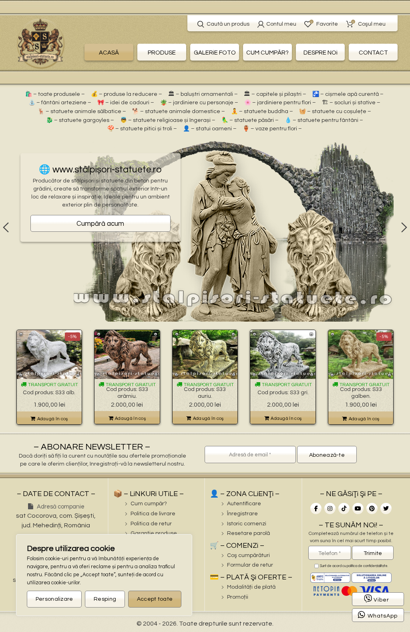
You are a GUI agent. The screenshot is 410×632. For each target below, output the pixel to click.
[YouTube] (358, 508)
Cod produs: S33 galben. (361, 393)
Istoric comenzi (246, 524)
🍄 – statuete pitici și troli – (142, 129)
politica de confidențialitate (367, 566)
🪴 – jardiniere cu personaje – (199, 102)
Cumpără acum (100, 223)
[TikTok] (344, 508)
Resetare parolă (248, 533)
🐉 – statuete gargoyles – (80, 120)
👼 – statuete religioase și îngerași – (167, 120)
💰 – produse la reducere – (126, 94)
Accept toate (155, 599)
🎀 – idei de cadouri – (125, 102)
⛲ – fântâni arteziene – (59, 102)
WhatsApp (383, 616)
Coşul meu (369, 23)
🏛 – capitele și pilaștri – (275, 94)
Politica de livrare (153, 514)
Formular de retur (250, 565)
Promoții (237, 597)
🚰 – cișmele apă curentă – (348, 94)
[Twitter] (386, 508)
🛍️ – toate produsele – (55, 94)
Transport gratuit (52, 384)
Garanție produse (154, 533)
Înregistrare (242, 514)
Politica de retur (151, 524)
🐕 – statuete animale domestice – (178, 111)
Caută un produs (228, 24)
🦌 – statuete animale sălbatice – (82, 111)
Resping (105, 599)
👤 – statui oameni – (210, 129)
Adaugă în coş (52, 419)
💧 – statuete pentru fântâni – (324, 120)
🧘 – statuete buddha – (262, 111)
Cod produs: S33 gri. (283, 392)
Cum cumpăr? (149, 503)
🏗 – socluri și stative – (351, 102)
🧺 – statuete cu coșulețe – (335, 111)
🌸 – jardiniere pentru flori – (280, 102)
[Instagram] (330, 508)
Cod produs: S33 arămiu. (127, 393)
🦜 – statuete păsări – (250, 120)
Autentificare (244, 503)
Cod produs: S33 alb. (49, 392)
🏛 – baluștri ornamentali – (203, 94)
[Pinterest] (372, 508)
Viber (381, 600)
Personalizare (54, 599)
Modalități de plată (251, 587)
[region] (104, 575)
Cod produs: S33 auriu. (205, 393)
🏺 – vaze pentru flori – (272, 129)
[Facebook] (316, 508)
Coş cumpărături (248, 555)
